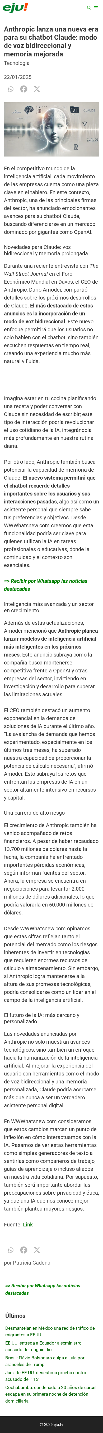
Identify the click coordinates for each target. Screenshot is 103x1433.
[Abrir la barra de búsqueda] (89, 8)
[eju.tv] (15, 8)
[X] (37, 89)
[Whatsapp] (10, 89)
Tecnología (17, 63)
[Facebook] (24, 89)
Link (28, 1224)
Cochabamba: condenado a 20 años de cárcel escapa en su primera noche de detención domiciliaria (50, 1394)
